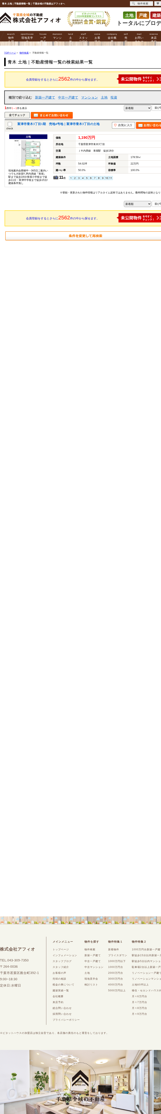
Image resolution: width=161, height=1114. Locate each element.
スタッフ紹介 (83, 38)
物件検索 (89, 949)
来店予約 (153, 38)
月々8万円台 (139, 1008)
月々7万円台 (139, 1002)
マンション (57, 38)
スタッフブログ (62, 961)
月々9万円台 (139, 1013)
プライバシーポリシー (66, 1019)
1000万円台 (115, 967)
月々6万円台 (139, 996)
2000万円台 (115, 972)
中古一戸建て (68, 97)
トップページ (61, 949)
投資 (113, 97)
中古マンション (94, 967)
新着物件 (113, 949)
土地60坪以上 (140, 984)
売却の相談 (59, 978)
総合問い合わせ (62, 1008)
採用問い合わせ (62, 1013)
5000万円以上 (117, 990)
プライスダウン (117, 955)
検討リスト (91, 984)
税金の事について (63, 984)
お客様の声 (97, 40)
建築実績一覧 (61, 990)
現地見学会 (27, 38)
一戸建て (43, 38)
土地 (70, 38)
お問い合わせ (139, 38)
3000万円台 (115, 978)
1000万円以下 (117, 961)
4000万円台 (115, 984)
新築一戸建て (45, 97)
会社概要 (112, 38)
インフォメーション (65, 955)
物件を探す (11, 40)
